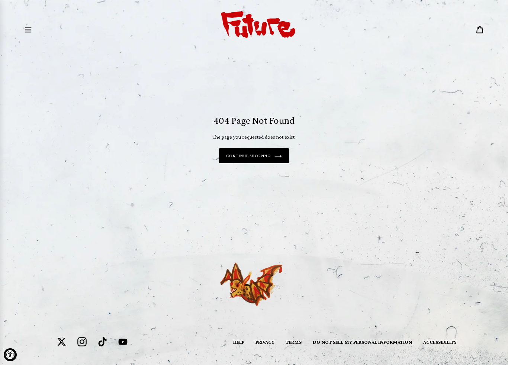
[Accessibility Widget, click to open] (10, 354)
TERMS (294, 342)
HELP (238, 342)
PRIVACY (264, 342)
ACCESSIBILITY (440, 342)
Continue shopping (248, 155)
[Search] (469, 29)
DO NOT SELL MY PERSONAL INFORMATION (362, 342)
